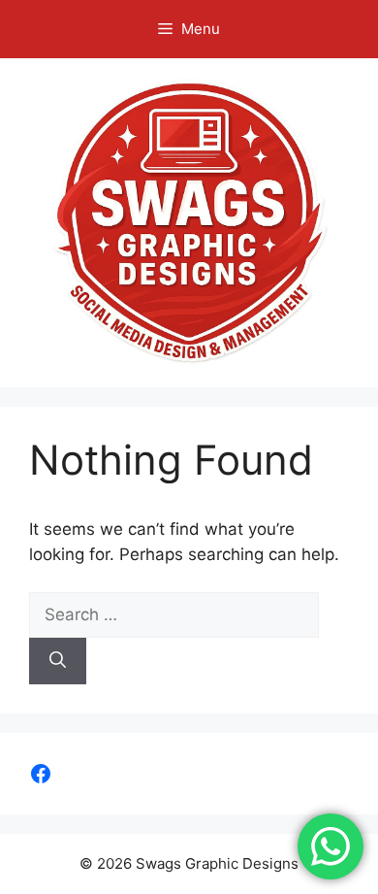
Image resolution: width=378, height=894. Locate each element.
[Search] (57, 661)
